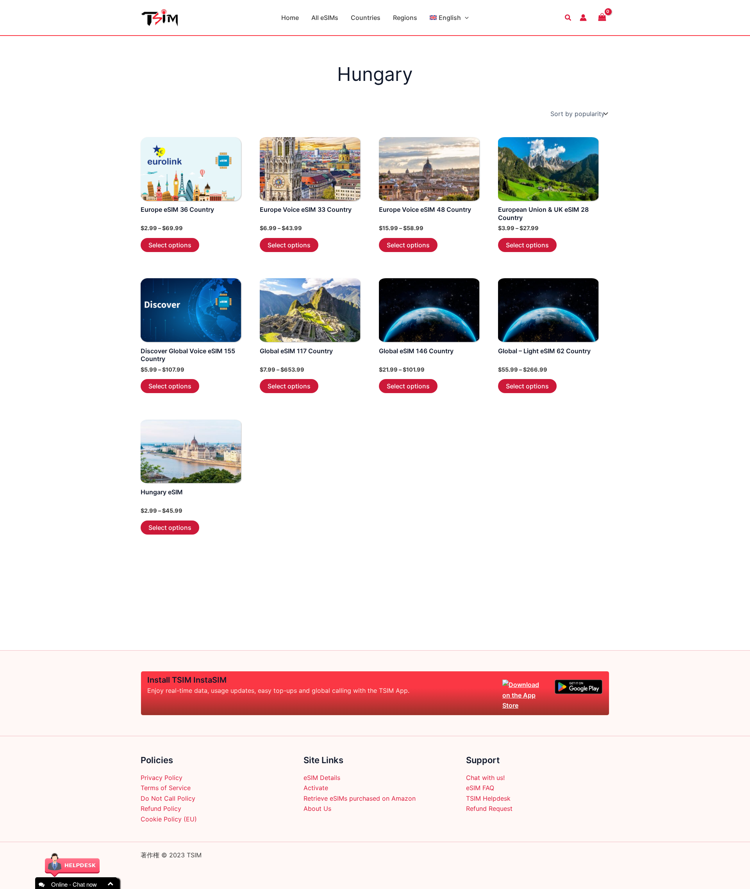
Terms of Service (166, 788)
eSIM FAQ (480, 788)
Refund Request (489, 808)
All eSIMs (324, 17)
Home (290, 17)
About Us (317, 808)
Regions (405, 17)
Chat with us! (485, 778)
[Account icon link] (583, 17)
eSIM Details (322, 778)
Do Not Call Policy (168, 798)
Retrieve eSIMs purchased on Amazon (360, 798)
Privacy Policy (161, 778)
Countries (365, 17)
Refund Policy (161, 808)
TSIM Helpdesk (488, 798)
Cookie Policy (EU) (169, 819)
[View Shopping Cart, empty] (602, 17)
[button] (465, 17)
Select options (169, 245)
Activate (316, 788)
